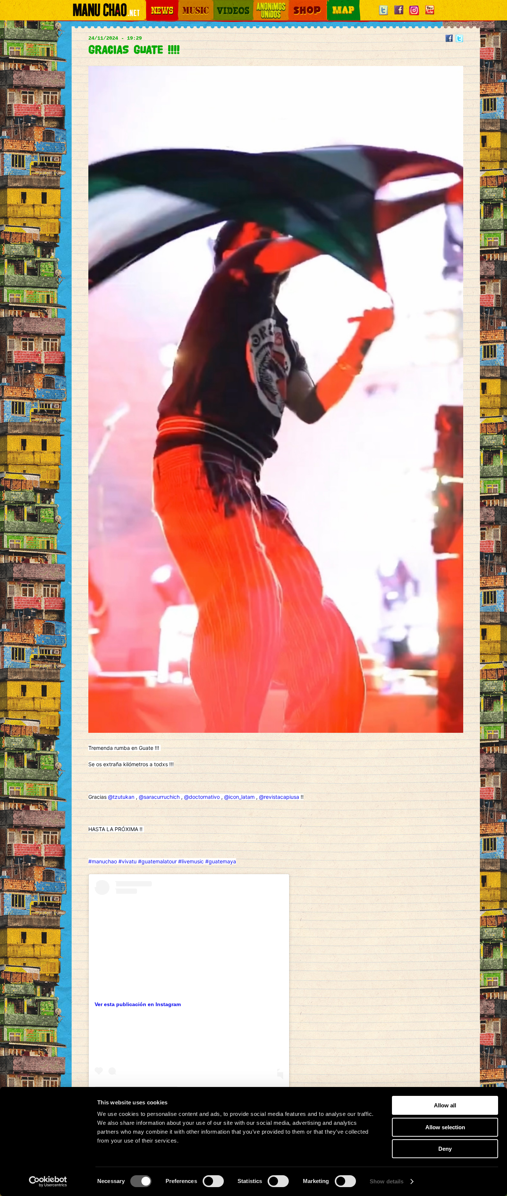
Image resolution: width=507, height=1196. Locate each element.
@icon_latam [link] (239, 797)
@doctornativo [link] (202, 797)
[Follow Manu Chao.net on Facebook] (399, 15)
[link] (95, 884)
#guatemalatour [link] (157, 861)
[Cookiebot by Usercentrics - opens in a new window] (48, 1181)
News (151, 4)
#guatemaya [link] (220, 861)
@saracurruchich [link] (159, 797)
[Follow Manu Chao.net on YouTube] (429, 15)
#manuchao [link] (102, 861)
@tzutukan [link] (121, 797)
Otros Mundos (266, 4)
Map (331, 4)
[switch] (213, 1181)
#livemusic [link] (191, 861)
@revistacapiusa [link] (279, 797)
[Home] (106, 13)
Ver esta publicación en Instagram (138, 1004)
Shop (293, 4)
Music (183, 4)
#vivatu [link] (127, 861)
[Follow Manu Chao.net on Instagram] (414, 15)
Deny (445, 1149)
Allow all (445, 1105)
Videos (220, 4)
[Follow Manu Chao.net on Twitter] (383, 15)
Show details (386, 1181)
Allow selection (445, 1127)
